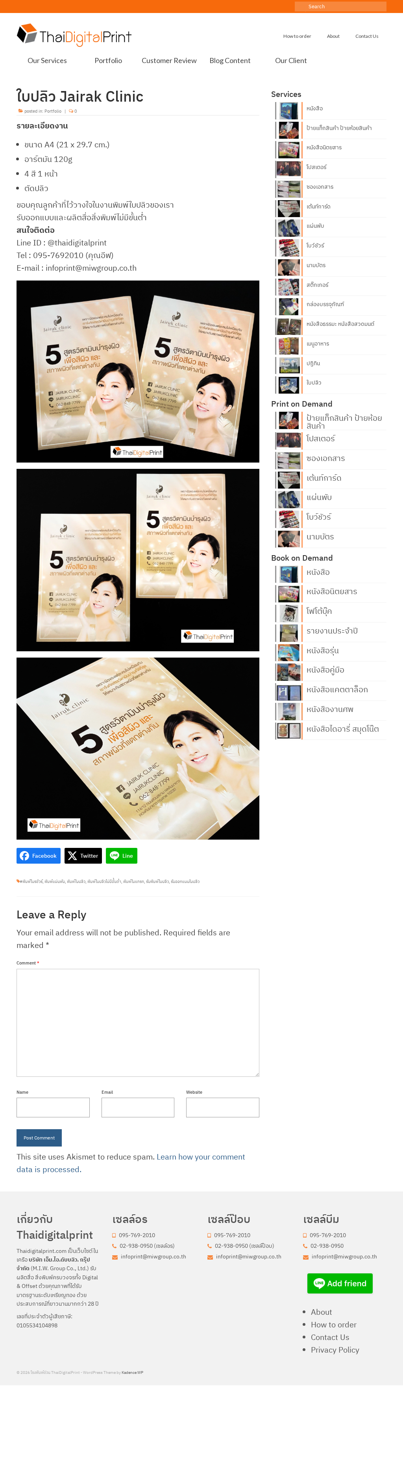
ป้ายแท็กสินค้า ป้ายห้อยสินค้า (339, 128)
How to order (334, 1324)
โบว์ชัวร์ (315, 245)
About (321, 1311)
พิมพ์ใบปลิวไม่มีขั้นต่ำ (104, 881)
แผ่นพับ (315, 225)
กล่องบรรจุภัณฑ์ (325, 304)
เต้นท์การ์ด (319, 206)
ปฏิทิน (313, 363)
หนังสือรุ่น (323, 649)
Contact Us (330, 1337)
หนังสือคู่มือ (325, 669)
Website (194, 1092)
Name (22, 1092)
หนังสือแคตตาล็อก (337, 688)
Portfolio (52, 111)
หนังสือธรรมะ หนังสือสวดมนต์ (340, 323)
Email (107, 1092)
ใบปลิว (314, 382)
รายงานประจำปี (332, 630)
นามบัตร (316, 265)
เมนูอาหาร (318, 343)
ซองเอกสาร (320, 186)
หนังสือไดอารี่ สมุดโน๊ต (343, 728)
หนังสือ (315, 108)
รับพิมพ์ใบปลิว (157, 881)
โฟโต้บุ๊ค (319, 610)
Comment (28, 963)
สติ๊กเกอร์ (317, 284)
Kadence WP (132, 1372)
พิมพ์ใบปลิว (76, 881)
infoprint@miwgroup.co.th (153, 1256)
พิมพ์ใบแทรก (133, 881)
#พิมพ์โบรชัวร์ (31, 881)
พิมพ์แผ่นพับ (54, 881)
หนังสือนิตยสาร (324, 147)
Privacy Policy (335, 1349)
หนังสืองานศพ (330, 708)
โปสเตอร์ (316, 167)
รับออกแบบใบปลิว (185, 881)
